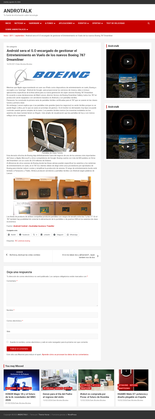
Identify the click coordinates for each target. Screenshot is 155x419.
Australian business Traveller (41, 226)
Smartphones (124, 388)
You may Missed (14, 366)
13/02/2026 (47, 400)
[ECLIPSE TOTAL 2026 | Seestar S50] (128, 61)
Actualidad (11, 388)
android (21, 241)
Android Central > (21, 226)
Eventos (82, 23)
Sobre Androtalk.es (15, 29)
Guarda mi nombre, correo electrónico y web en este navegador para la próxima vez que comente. (49, 342)
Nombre (10, 310)
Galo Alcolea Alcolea (24, 64)
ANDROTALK (18, 11)
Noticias (19, 23)
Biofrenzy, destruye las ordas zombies (25, 255)
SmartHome (86, 388)
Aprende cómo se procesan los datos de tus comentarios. (65, 354)
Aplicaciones (65, 23)
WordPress (72, 415)
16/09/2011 (11, 64)
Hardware (34, 23)
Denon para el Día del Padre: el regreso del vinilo (58, 395)
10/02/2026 (122, 400)
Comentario (12, 281)
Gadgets (58, 388)
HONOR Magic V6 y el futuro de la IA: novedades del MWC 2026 (20, 397)
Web (8, 331)
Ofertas (96, 23)
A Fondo (49, 23)
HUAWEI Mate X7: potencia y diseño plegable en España (133, 395)
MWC (20, 388)
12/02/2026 (84, 400)
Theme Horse (44, 415)
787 (16, 241)
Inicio (8, 23)
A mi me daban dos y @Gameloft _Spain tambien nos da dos (78, 256)
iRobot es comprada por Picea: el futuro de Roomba (94, 395)
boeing (27, 241)
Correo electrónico (15, 321)
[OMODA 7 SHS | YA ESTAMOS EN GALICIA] (128, 86)
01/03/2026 (10, 403)
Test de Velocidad (115, 23)
